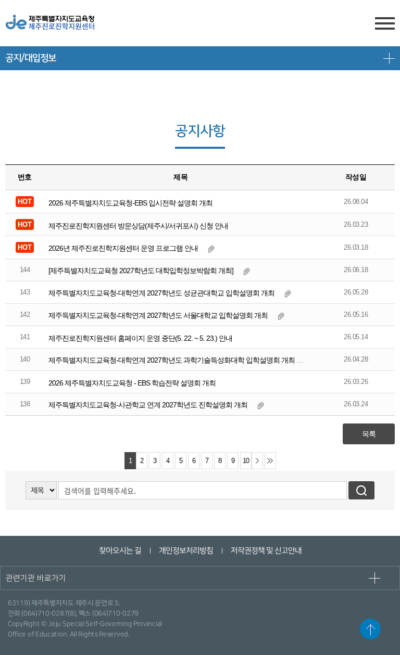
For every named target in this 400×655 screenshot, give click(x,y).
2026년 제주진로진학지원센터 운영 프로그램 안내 (123, 248)
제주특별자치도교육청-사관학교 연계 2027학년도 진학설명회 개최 (147, 405)
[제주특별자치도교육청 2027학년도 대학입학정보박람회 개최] (140, 270)
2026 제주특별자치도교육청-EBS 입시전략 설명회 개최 (130, 203)
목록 (369, 434)
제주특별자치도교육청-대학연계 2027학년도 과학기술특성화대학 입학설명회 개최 (171, 360)
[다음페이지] (257, 460)
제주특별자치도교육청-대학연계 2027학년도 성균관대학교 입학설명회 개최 (161, 293)
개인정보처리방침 (185, 551)
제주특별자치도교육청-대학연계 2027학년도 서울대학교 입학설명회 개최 (158, 315)
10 (246, 461)
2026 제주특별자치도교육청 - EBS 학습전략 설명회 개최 (132, 383)
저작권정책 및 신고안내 (265, 551)
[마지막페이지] (270, 460)
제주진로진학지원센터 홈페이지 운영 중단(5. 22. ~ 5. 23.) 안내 (140, 338)
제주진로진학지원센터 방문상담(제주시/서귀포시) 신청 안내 (138, 226)
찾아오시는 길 (119, 551)
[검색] (361, 490)
